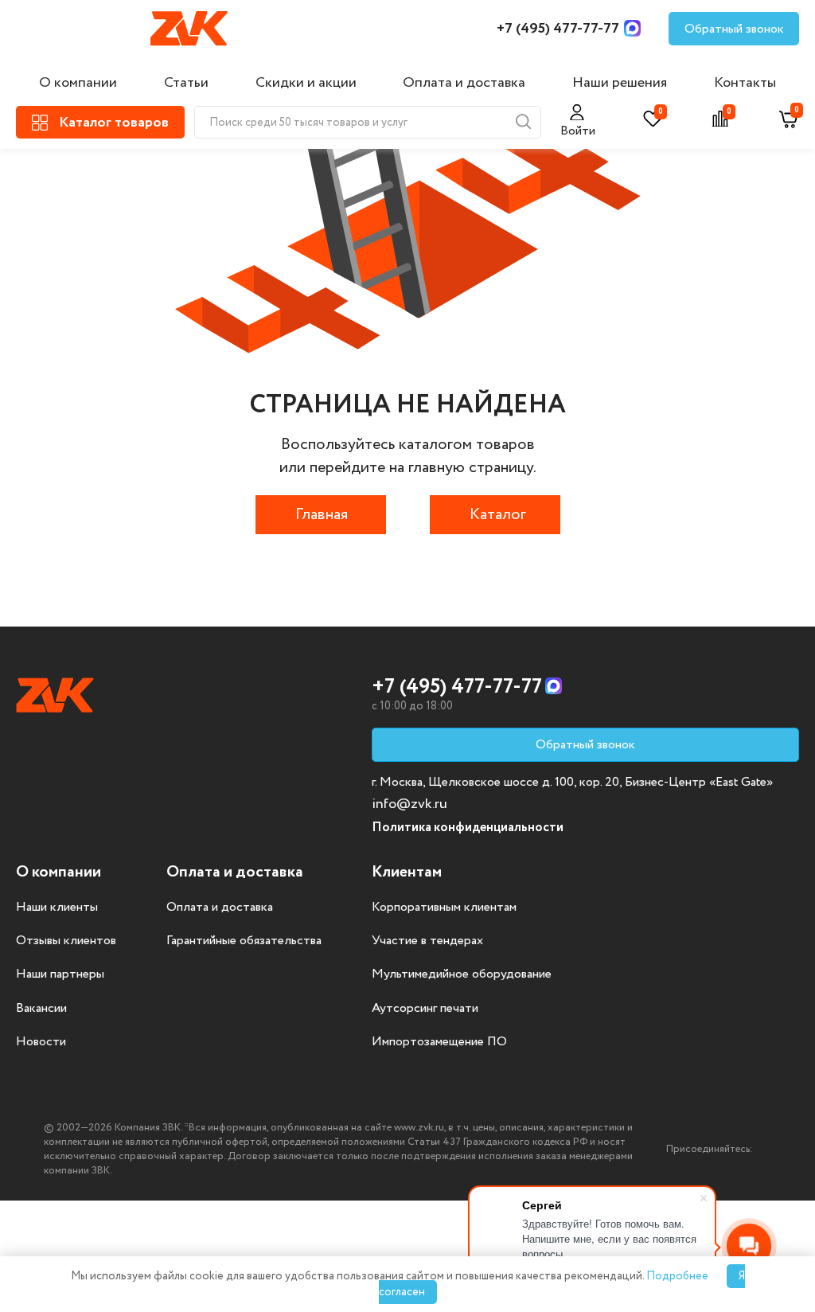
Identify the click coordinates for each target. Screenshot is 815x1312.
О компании (78, 82)
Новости (41, 1042)
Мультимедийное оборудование (462, 974)
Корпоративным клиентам (444, 907)
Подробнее (677, 1276)
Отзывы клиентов (66, 941)
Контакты (745, 82)
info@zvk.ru (409, 804)
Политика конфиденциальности (467, 827)
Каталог (498, 514)
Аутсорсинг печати (425, 1008)
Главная (321, 514)
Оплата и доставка (464, 82)
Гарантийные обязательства (244, 941)
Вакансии (41, 1008)
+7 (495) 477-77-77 (558, 28)
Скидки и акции (306, 82)
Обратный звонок (734, 29)
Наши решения (619, 82)
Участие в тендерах (427, 941)
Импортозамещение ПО (439, 1042)
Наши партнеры (60, 974)
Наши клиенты (57, 907)
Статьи (186, 82)
